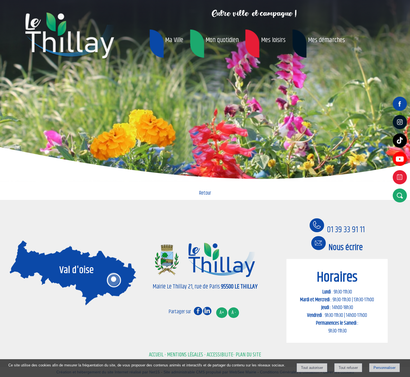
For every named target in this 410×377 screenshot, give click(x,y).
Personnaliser (384, 368)
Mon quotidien (222, 40)
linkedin (207, 311)
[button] (401, 195)
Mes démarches (326, 40)
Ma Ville (174, 40)
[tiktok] (401, 148)
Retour (205, 193)
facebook (198, 311)
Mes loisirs (273, 40)
